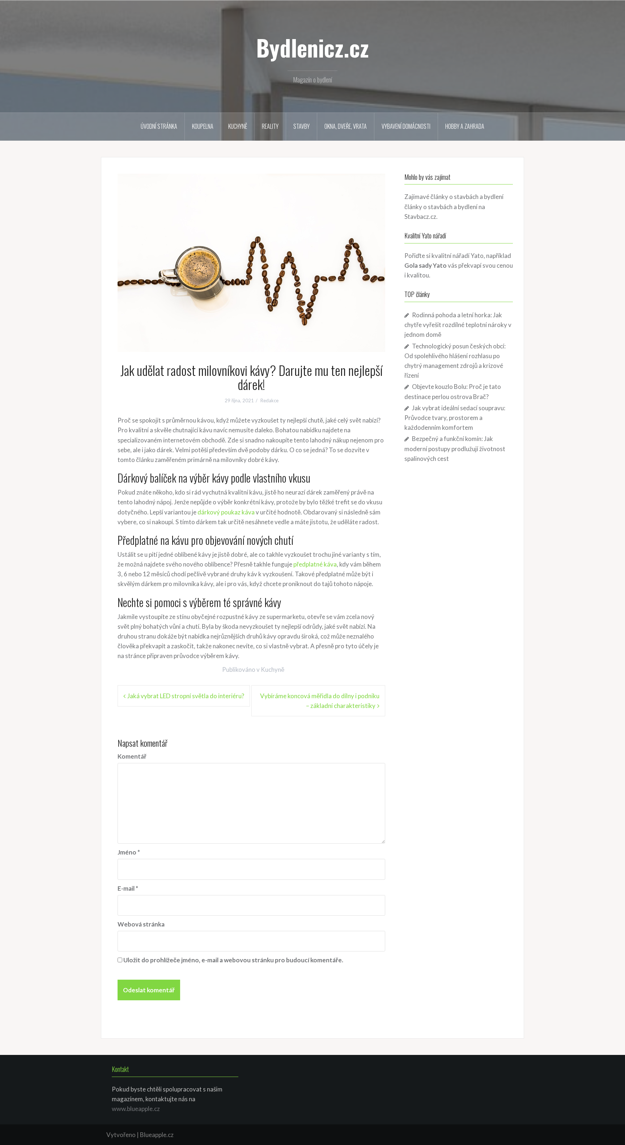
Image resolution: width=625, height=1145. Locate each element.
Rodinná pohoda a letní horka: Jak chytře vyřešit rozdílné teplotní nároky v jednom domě (457, 324)
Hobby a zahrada (464, 126)
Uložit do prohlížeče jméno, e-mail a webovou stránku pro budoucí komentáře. (233, 960)
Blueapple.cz (157, 1134)
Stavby (301, 126)
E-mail (128, 888)
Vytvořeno (121, 1134)
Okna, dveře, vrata (345, 126)
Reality (270, 126)
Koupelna (202, 126)
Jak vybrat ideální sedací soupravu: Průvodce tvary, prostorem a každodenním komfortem (454, 417)
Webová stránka (141, 924)
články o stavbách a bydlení (440, 207)
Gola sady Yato (425, 265)
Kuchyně (237, 126)
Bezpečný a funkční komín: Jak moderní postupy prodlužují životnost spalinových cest (454, 448)
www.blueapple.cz (136, 1108)
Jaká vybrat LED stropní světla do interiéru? (185, 696)
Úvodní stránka (159, 126)
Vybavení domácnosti (406, 126)
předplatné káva (315, 564)
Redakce (269, 400)
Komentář (132, 756)
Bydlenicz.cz (312, 47)
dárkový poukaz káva (226, 512)
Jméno (129, 852)
